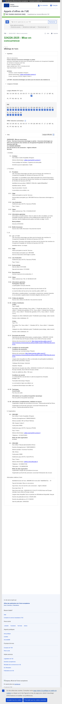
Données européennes (10, 661)
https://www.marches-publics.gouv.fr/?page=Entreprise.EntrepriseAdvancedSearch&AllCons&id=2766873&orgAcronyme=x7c (33, 342)
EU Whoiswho (7, 667)
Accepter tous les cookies (14, 700)
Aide (5, 614)
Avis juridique (7, 633)
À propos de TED (8, 647)
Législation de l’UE (8, 658)
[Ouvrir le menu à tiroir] (6, 48)
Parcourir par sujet (42, 27)
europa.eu (17, 684)
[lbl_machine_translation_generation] (25, 121)
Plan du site (7, 650)
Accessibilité (7, 639)
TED (5, 33)
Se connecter (44, 5)
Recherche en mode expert (29, 27)
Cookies (6, 636)
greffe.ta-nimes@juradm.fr (31, 461)
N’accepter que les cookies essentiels (35, 700)
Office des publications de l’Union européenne (17, 603)
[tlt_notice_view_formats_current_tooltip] (53, 134)
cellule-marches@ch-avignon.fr (28, 74)
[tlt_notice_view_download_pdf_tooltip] (8, 110)
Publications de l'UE (9, 670)
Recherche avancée (15, 27)
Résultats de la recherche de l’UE (12, 664)
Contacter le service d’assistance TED (13, 617)
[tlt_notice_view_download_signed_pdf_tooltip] (31, 96)
